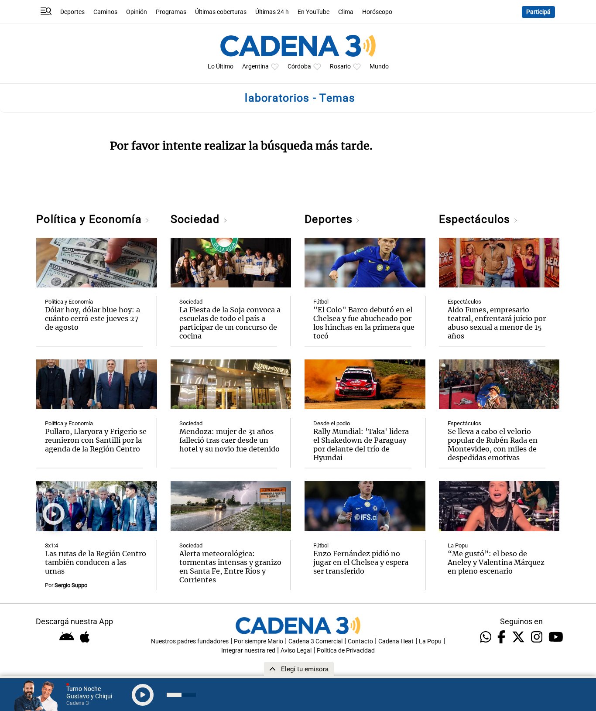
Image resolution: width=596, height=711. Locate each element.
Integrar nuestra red (248, 650)
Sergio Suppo (71, 585)
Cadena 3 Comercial (315, 641)
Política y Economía (90, 219)
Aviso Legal (296, 650)
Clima (345, 12)
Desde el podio (331, 423)
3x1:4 (51, 545)
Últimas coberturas (221, 12)
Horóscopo (377, 12)
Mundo (379, 66)
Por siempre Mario (258, 641)
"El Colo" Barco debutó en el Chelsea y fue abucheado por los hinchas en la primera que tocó (363, 322)
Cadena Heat (396, 641)
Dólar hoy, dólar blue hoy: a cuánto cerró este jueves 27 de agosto (92, 318)
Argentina (255, 66)
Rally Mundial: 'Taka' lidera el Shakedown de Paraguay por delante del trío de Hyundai (361, 444)
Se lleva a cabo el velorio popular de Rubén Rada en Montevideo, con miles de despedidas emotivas (493, 444)
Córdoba (299, 66)
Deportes (72, 12)
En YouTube (313, 12)
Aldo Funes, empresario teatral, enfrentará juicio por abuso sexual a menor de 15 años (497, 322)
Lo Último (220, 66)
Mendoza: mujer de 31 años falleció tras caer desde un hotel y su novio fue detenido (229, 440)
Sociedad (197, 219)
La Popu (458, 545)
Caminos (105, 12)
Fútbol (321, 301)
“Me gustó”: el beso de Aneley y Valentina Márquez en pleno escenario (496, 562)
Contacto (360, 641)
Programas (171, 12)
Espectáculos (476, 219)
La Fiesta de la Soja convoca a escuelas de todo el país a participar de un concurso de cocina (230, 322)
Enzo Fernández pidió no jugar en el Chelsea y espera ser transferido (360, 562)
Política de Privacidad (346, 650)
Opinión (136, 12)
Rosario (340, 66)
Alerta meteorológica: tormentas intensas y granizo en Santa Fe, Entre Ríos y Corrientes (230, 566)
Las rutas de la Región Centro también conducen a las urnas (95, 562)
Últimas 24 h (272, 12)
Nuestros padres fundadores (190, 641)
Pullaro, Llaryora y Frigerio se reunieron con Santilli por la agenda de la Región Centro (96, 440)
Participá (538, 12)
